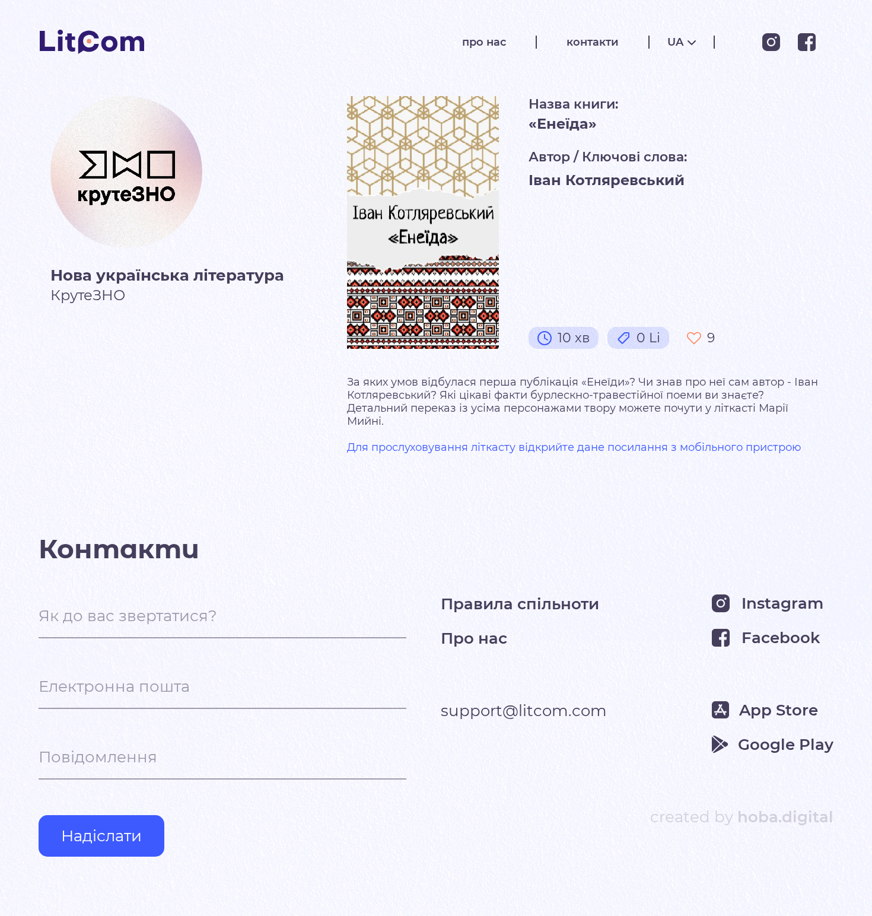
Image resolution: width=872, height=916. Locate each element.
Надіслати (101, 835)
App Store (778, 710)
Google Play (785, 744)
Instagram (782, 603)
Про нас (474, 638)
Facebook (780, 638)
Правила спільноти (520, 603)
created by (741, 816)
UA (675, 42)
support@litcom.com (524, 710)
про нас (484, 42)
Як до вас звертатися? (128, 615)
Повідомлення (98, 757)
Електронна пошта (114, 686)
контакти (593, 42)
